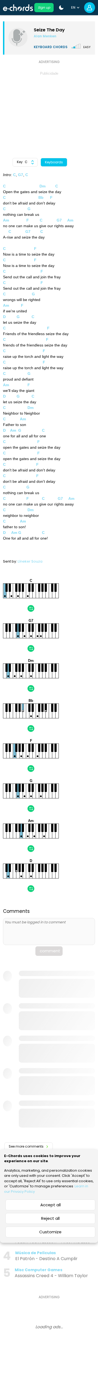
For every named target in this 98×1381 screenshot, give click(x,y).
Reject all (50, 1218)
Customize (50, 1232)
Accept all (50, 1205)
